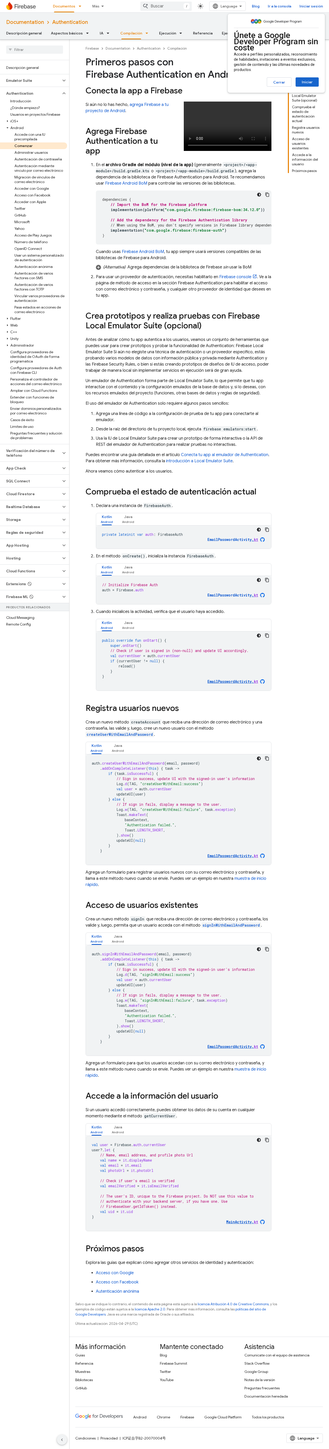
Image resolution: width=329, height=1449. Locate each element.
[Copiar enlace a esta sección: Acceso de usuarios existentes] (203, 906)
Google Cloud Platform (223, 1417)
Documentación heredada (266, 1396)
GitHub (81, 1388)
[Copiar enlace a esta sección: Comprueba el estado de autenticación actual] (261, 492)
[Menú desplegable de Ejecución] (182, 33)
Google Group (256, 1371)
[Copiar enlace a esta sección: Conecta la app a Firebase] (187, 91)
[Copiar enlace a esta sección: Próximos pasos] (149, 1249)
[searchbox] (34, 50)
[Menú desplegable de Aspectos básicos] (89, 33)
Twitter (165, 1371)
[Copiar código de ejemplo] (267, 195)
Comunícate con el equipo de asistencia (276, 1355)
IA (101, 33)
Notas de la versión (259, 1380)
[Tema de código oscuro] (259, 195)
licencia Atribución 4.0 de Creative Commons (233, 1304)
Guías (80, 1355)
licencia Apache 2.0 (150, 1309)
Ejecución (167, 33)
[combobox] (166, 6)
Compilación (131, 33)
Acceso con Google (115, 1272)
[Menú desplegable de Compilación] (148, 33)
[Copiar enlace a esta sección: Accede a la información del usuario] (223, 1096)
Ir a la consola (279, 6)
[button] (30, 80)
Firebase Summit (173, 1363)
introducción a (199, 461)
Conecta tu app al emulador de (224, 454)
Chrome (163, 1417)
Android (140, 1417)
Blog (256, 6)
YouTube (166, 1380)
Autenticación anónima (117, 1291)
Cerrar (279, 82)
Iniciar (307, 82)
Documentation (25, 22)
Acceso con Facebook (117, 1282)
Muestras (82, 1371)
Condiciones (85, 1438)
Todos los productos (268, 1417)
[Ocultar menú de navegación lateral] (62, 1440)
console (235, 276)
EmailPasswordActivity (232, 539)
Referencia (203, 33)
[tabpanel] (183, 537)
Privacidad (109, 1438)
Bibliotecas (84, 1380)
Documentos (64, 6)
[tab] (106, 519)
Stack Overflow (257, 1363)
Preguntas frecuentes (262, 1388)
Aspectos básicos (67, 33)
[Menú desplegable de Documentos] (81, 6)
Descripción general (24, 33)
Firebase (92, 48)
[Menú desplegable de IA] (109, 33)
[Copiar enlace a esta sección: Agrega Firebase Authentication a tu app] (105, 151)
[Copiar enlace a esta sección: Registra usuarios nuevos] (184, 709)
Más (95, 6)
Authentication (70, 22)
